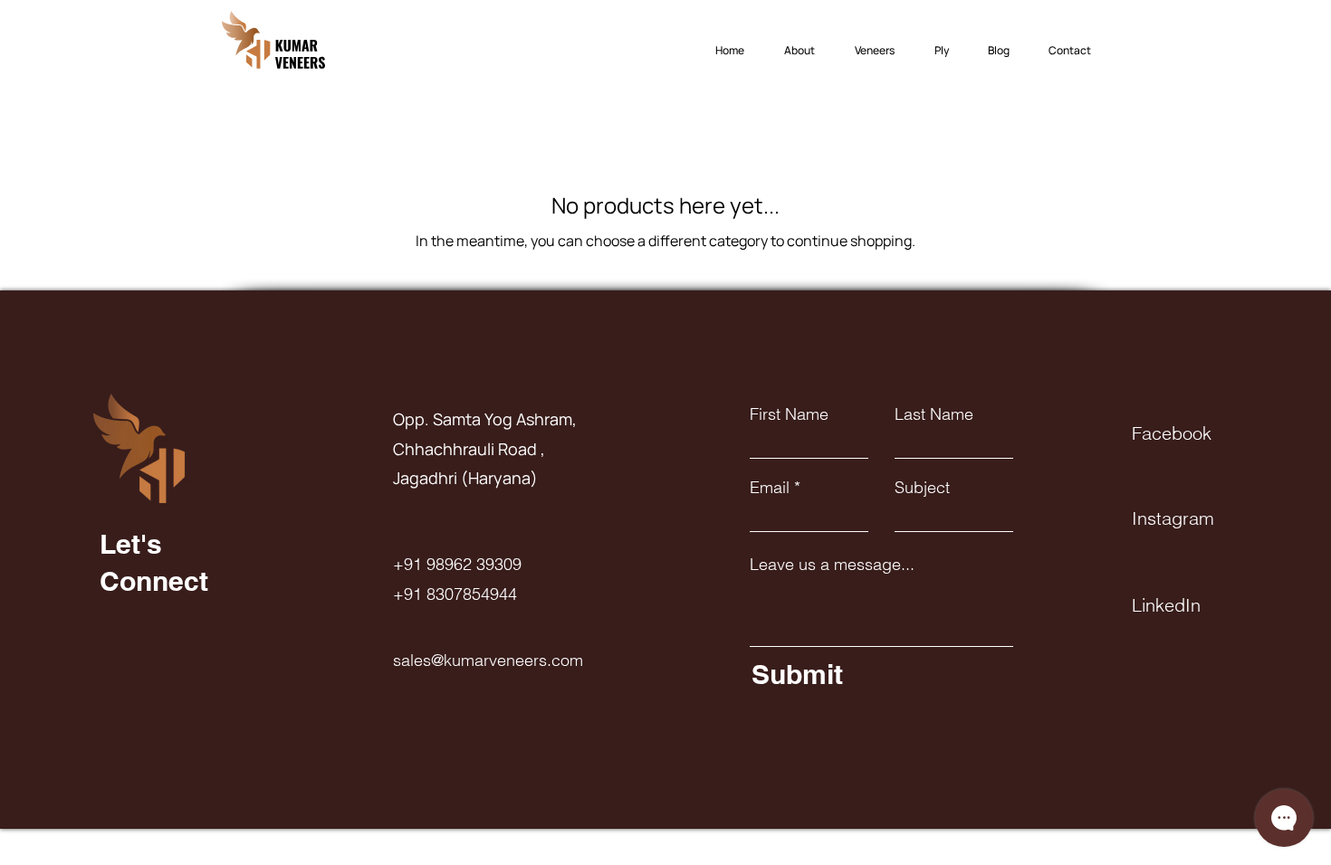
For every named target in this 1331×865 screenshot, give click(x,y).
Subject (922, 488)
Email (770, 488)
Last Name (934, 414)
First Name (789, 414)
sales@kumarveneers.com (488, 660)
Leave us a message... (832, 564)
